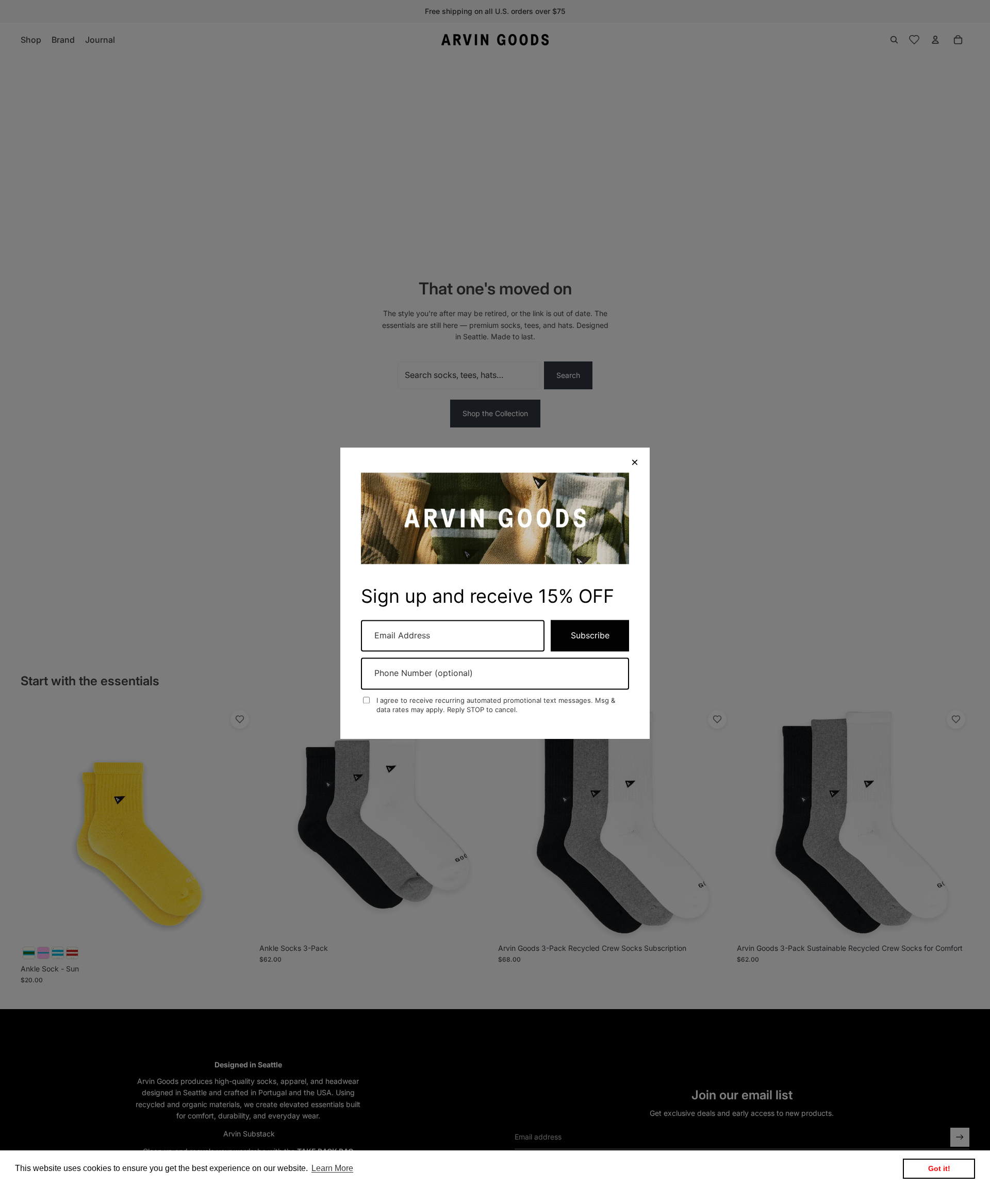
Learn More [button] (332, 1168)
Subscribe (590, 636)
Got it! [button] (939, 1168)
